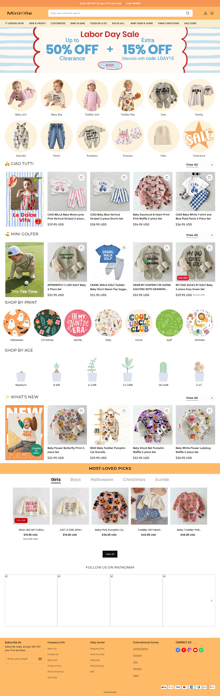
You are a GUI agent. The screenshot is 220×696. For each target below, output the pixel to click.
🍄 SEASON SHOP (14, 23)
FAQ (92, 671)
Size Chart (52, 677)
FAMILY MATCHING (168, 23)
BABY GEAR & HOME (142, 23)
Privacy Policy (54, 665)
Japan (136, 675)
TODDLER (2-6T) (98, 23)
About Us (52, 648)
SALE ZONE (190, 23)
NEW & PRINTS (37, 23)
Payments (95, 660)
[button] (211, 600)
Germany (137, 668)
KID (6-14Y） (119, 23)
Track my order (97, 654)
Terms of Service (56, 671)
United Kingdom (140, 648)
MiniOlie (113, 692)
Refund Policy (97, 665)
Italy (135, 662)
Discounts (52, 660)
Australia (137, 655)
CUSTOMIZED (58, 23)
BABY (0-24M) (78, 23)
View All (192, 164)
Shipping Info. (97, 648)
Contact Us (53, 654)
